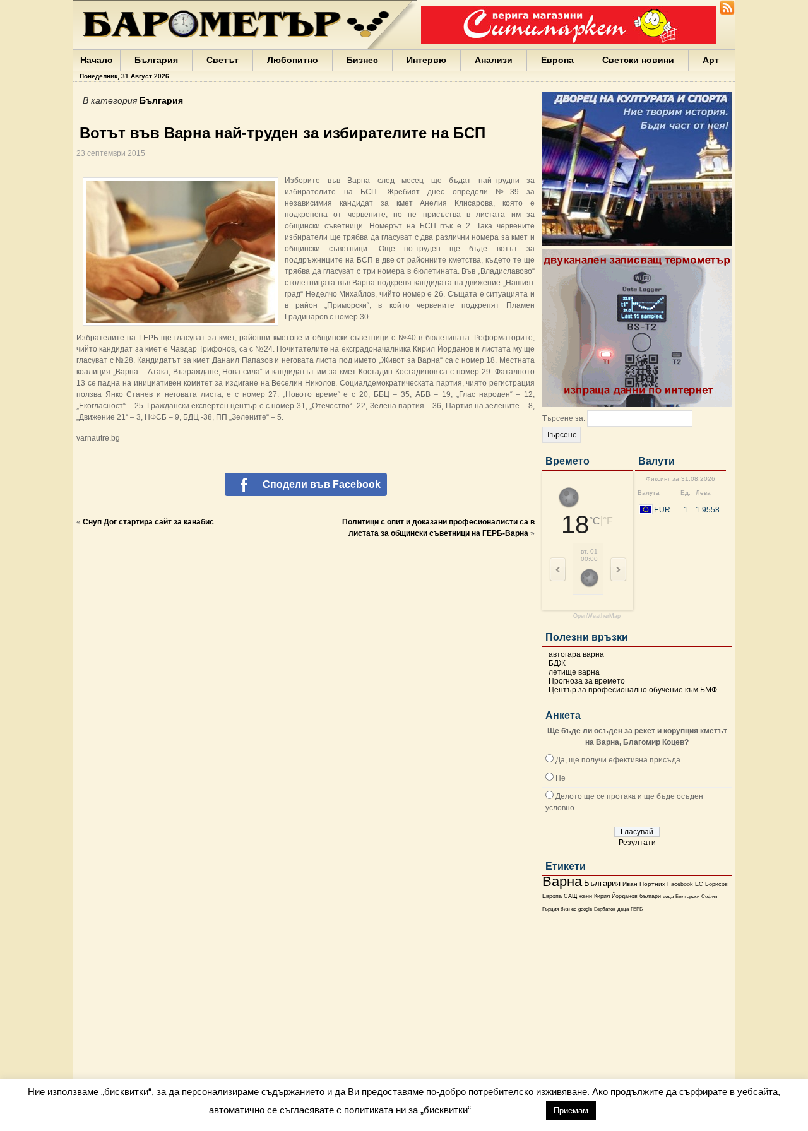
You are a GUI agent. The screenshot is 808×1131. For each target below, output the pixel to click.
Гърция (550, 909)
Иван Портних (643, 883)
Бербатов (604, 909)
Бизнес (362, 60)
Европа (557, 60)
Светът (222, 60)
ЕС (699, 884)
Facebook (680, 884)
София (709, 896)
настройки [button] (508, 1109)
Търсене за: (563, 418)
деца (623, 909)
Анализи (494, 60)
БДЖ (557, 663)
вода (668, 896)
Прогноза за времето (587, 681)
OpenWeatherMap (597, 616)
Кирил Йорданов (616, 896)
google (585, 909)
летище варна (574, 672)
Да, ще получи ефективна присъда (618, 759)
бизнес (568, 909)
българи (650, 896)
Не (561, 778)
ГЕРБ (637, 909)
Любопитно (292, 60)
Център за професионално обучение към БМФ (633, 689)
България (156, 60)
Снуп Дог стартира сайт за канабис (148, 522)
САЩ (570, 896)
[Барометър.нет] (727, 12)
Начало (96, 60)
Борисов (716, 884)
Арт (711, 60)
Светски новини (638, 60)
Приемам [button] (571, 1110)
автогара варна (576, 654)
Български (687, 896)
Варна (562, 881)
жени (585, 896)
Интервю (426, 60)
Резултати (637, 842)
